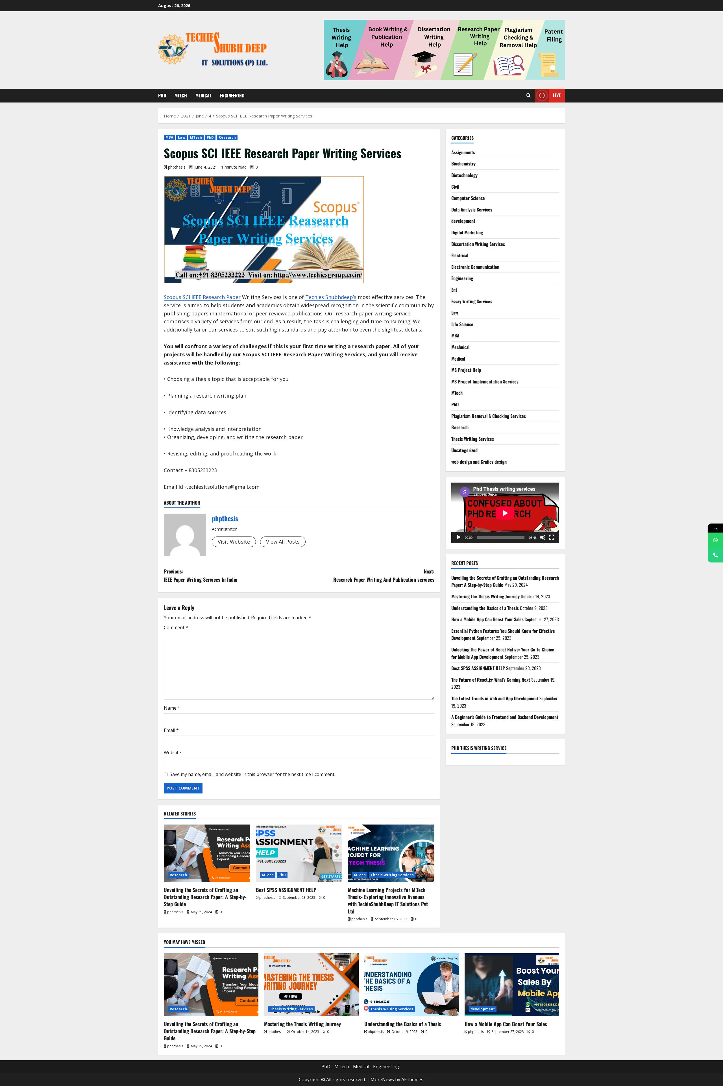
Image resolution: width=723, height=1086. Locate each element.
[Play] (458, 537)
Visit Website (234, 541)
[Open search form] (528, 95)
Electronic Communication (475, 266)
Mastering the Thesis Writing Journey (485, 596)
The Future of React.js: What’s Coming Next (490, 679)
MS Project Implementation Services (485, 381)
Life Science (462, 324)
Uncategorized (464, 450)
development (463, 220)
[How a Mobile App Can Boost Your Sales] (512, 984)
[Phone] (715, 555)
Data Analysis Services (471, 209)
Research (227, 137)
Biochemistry (463, 163)
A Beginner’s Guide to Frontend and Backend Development (504, 717)
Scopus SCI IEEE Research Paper (202, 297)
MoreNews (382, 1079)
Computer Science (468, 198)
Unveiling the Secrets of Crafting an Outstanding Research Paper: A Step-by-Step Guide (205, 897)
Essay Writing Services (471, 301)
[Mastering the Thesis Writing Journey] (311, 984)
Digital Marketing (467, 232)
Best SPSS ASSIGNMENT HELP (286, 889)
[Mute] (543, 537)
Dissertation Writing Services (478, 244)
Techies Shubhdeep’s (330, 297)
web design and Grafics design (479, 461)
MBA (169, 137)
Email (171, 730)
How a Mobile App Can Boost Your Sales (487, 619)
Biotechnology (464, 175)
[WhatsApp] (715, 540)
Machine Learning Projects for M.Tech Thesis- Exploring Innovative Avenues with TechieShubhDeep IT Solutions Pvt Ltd (388, 900)
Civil (455, 186)
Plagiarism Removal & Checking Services (488, 416)
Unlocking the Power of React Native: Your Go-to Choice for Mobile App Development (502, 653)
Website (172, 752)
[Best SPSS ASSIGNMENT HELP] (299, 853)
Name (172, 708)
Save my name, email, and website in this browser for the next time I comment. (252, 774)
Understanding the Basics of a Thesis (485, 608)
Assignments (463, 152)
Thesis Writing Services (392, 875)
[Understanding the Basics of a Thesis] (411, 984)
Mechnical (460, 347)
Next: (383, 575)
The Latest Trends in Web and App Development (494, 698)
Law (181, 137)
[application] (505, 513)
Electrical (459, 255)
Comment (176, 627)
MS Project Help (466, 370)
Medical (203, 95)
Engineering (232, 95)
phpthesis (177, 167)
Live (557, 95)
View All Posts (283, 541)
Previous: (200, 575)
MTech (181, 95)
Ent (454, 289)
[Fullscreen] (552, 537)
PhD (162, 95)
